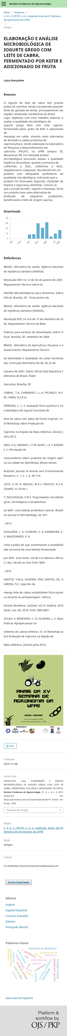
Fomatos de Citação (17, 810)
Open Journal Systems (19, 998)
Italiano (10, 921)
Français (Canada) (17, 916)
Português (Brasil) (17, 927)
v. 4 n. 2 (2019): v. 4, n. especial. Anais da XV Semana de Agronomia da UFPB (32, 17)
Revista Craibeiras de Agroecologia (30, 3)
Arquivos (19, 12)
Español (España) (16, 910)
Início (7, 12)
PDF (11, 746)
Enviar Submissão (18, 882)
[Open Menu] (3, 3)
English (10, 904)
